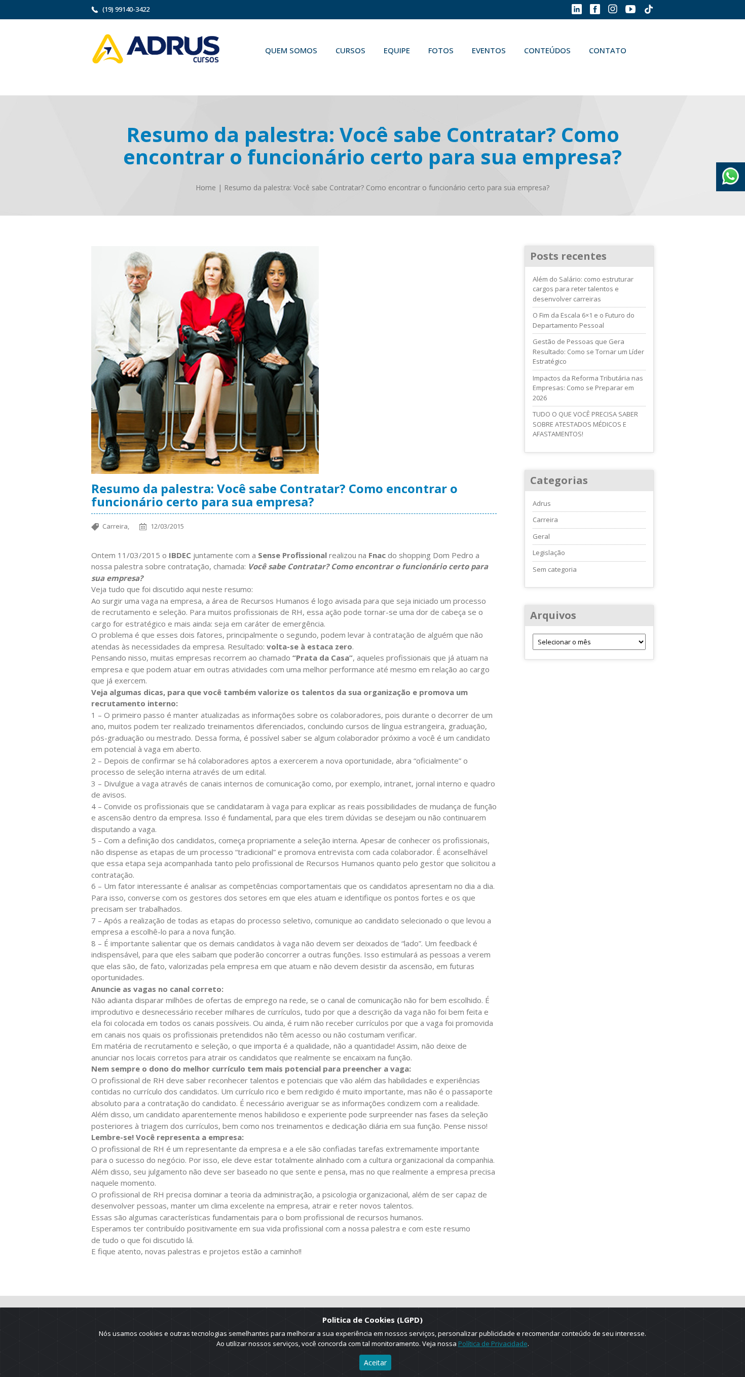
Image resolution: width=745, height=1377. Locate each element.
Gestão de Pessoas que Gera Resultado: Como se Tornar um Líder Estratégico (588, 351)
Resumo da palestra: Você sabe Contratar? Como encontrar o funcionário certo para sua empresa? (386, 187)
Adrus (542, 503)
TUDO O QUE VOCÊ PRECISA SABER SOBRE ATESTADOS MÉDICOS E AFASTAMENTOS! (585, 423)
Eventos (489, 50)
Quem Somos (291, 50)
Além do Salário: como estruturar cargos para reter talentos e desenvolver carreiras (583, 288)
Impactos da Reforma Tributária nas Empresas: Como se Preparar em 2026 (588, 387)
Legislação (549, 552)
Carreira (545, 519)
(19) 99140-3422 (126, 9)
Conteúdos (547, 50)
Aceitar (375, 1362)
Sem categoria (555, 569)
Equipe (397, 50)
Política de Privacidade (493, 1343)
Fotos (441, 50)
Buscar (271, 74)
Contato (607, 50)
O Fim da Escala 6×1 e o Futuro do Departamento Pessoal (584, 320)
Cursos (350, 50)
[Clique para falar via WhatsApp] (730, 172)
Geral (541, 536)
